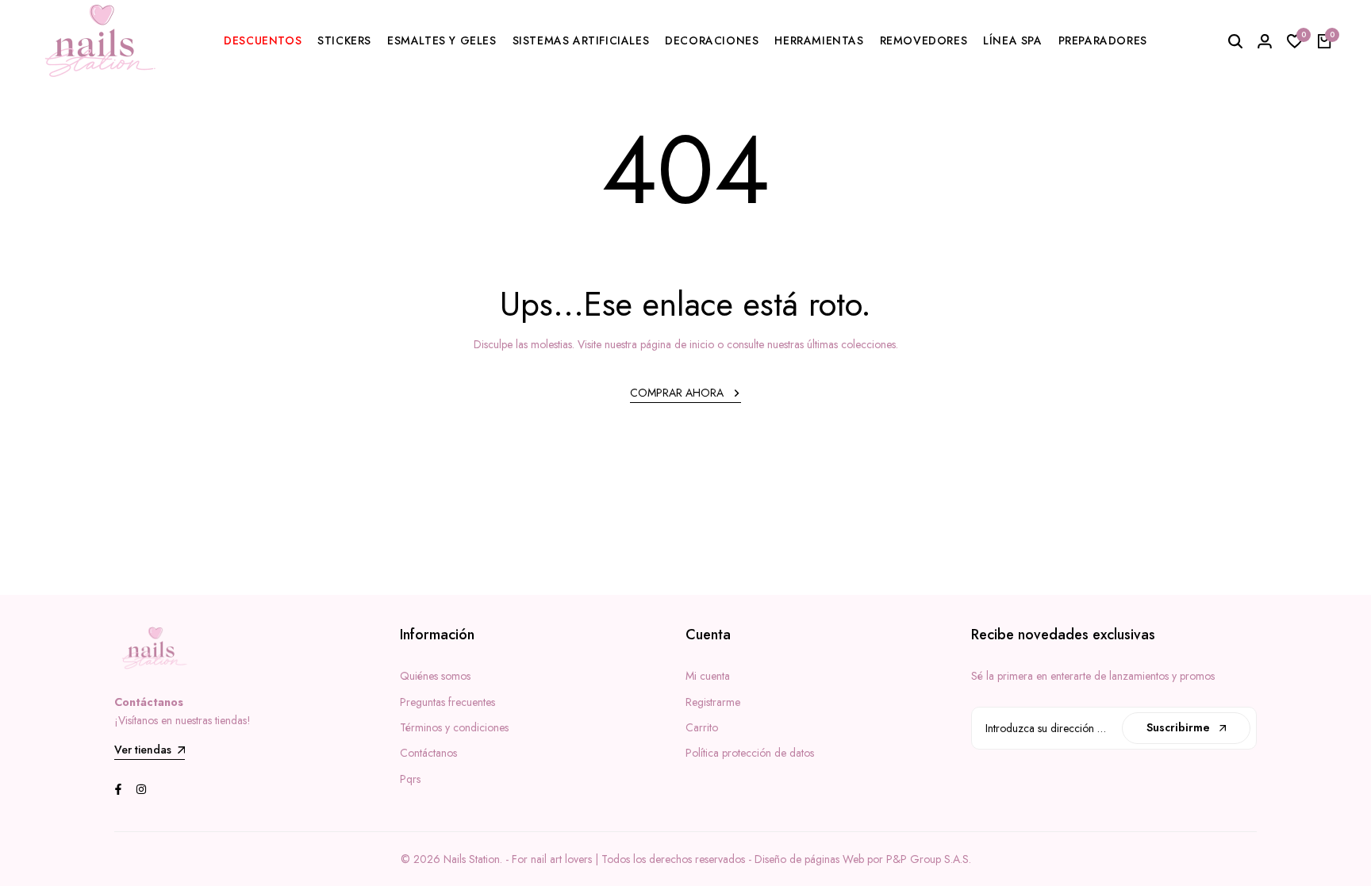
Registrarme (713, 702)
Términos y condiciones (454, 727)
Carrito (702, 727)
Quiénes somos (435, 676)
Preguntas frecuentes (447, 702)
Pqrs (410, 779)
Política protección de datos (750, 753)
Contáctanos (428, 753)
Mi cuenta (708, 676)
